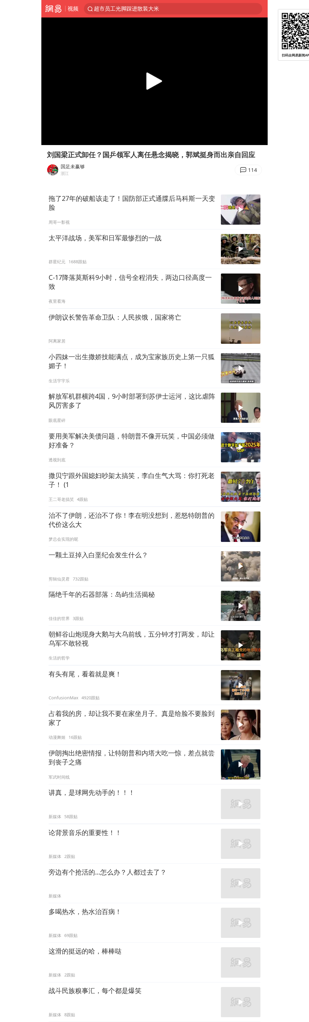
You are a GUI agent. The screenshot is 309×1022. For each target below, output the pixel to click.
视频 (73, 8)
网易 (53, 8)
